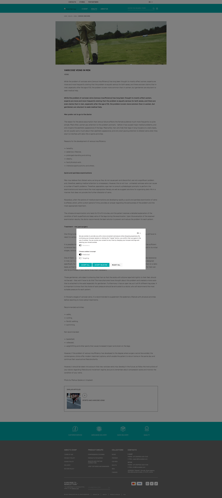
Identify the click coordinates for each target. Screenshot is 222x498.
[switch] (80, 254)
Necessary (86, 245)
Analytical (86, 255)
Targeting (85, 258)
